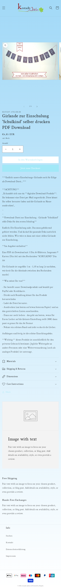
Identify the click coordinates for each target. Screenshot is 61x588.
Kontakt (9, 542)
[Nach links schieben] (24, 106)
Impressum (11, 556)
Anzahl (5, 143)
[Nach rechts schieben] (37, 106)
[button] (3, 8)
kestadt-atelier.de (27, 586)
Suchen (9, 536)
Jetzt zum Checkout (30, 168)
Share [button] (8, 392)
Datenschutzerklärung (15, 549)
